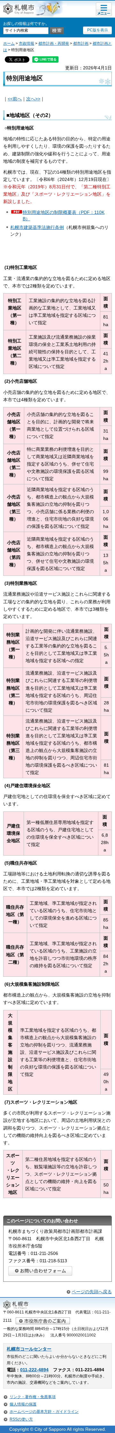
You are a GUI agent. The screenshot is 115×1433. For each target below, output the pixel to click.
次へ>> (33, 98)
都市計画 (80, 43)
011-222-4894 (34, 1369)
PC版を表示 (97, 30)
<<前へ (15, 98)
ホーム (9, 43)
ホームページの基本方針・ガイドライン (44, 1411)
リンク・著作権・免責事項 (33, 1397)
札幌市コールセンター (29, 1349)
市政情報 (26, 43)
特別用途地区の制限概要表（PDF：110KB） (63, 215)
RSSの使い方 (21, 1419)
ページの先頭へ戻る (92, 1291)
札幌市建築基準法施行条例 (37, 227)
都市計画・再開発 (53, 43)
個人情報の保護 (23, 1404)
